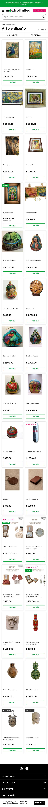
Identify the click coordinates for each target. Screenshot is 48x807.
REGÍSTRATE (39, 11)
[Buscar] (43, 17)
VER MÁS (12, 82)
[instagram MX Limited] (21, 768)
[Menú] (3, 11)
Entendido (39, 803)
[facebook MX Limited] (27, 768)
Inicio (3, 24)
